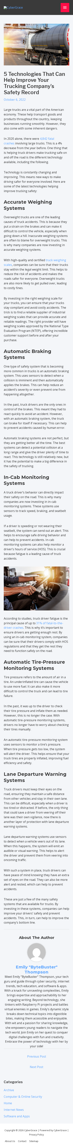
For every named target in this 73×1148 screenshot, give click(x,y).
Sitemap (33, 1141)
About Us (10, 1141)
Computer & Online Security (23, 1097)
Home (8, 1103)
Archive (9, 1090)
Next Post (36, 1067)
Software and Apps (17, 1116)
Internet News (14, 1110)
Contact (22, 1141)
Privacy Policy (36, 1134)
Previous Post (36, 1056)
